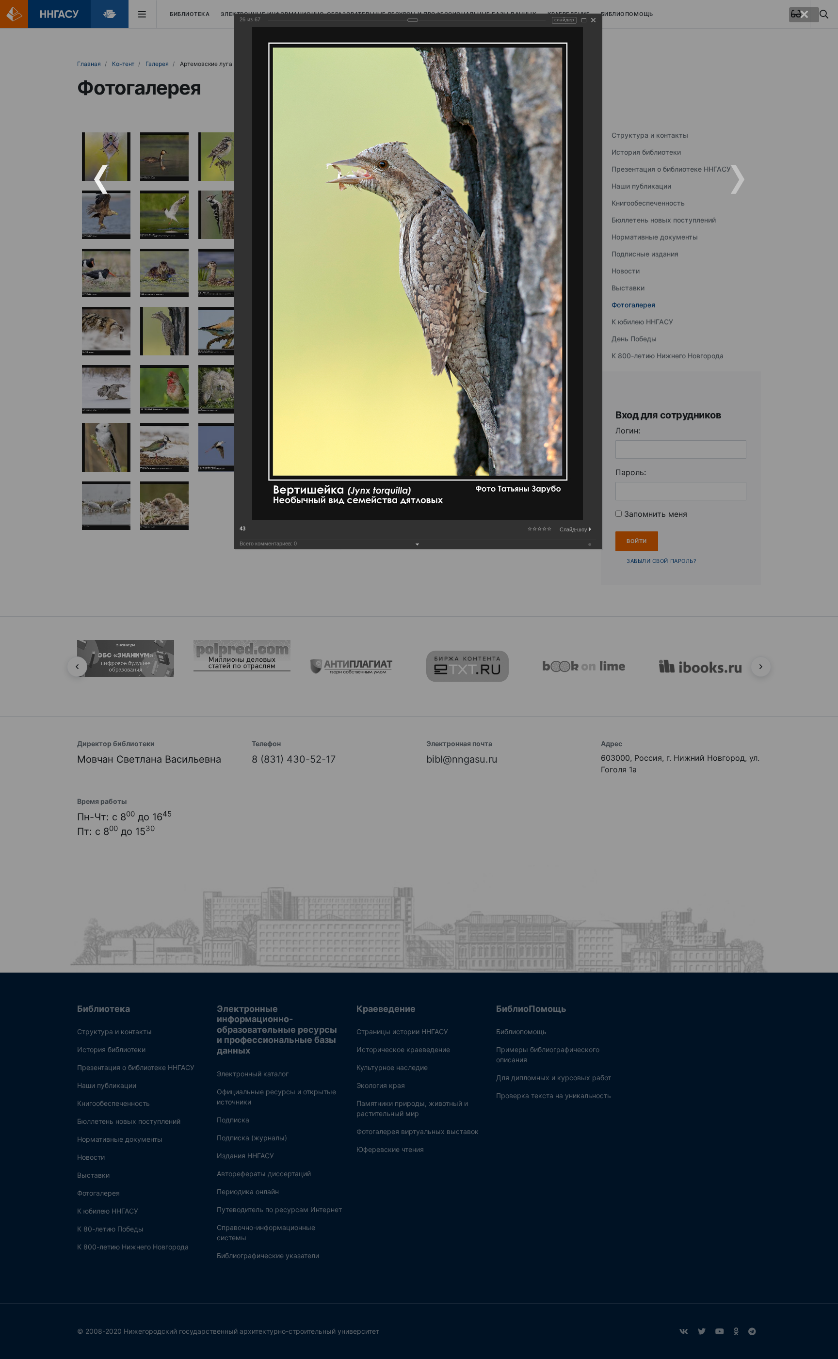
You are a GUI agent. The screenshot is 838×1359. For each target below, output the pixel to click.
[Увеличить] (584, 20)
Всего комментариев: (268, 543)
